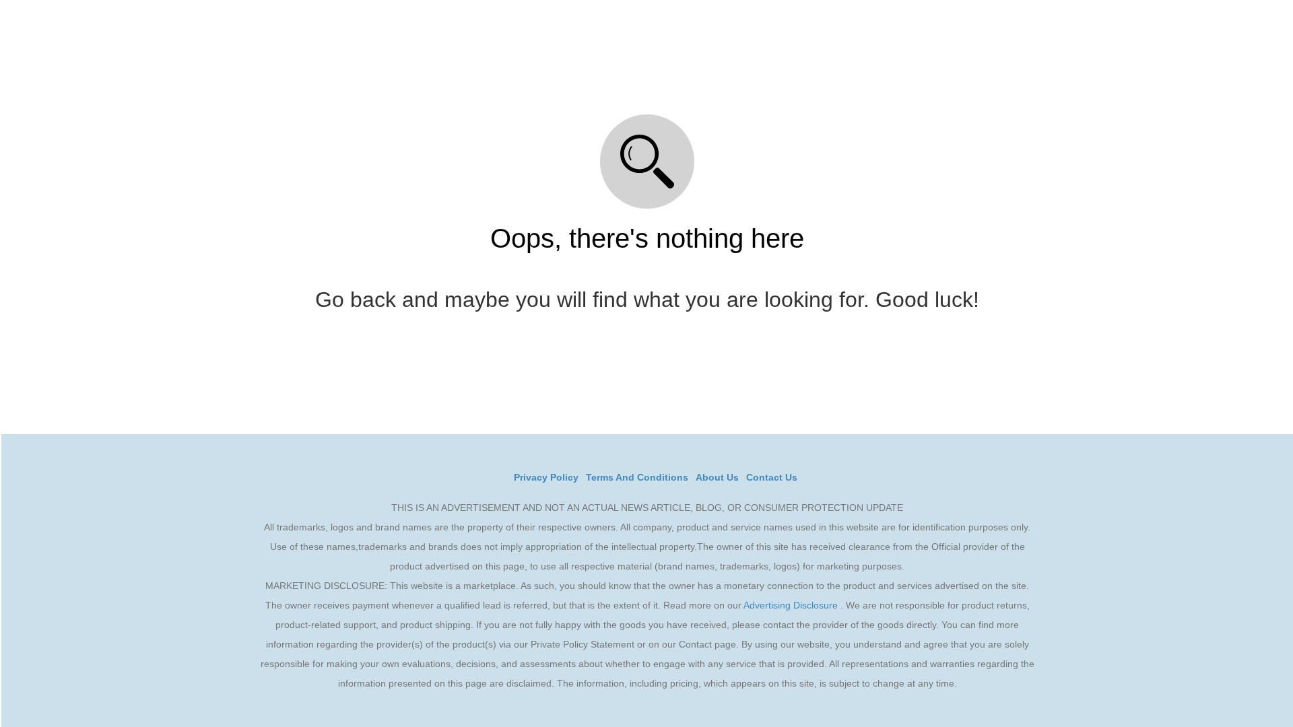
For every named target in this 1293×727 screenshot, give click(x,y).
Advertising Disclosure (790, 605)
